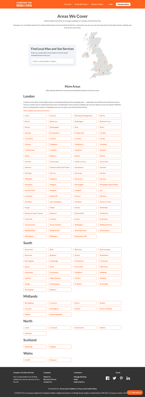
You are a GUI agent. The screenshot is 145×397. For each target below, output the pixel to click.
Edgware (53, 156)
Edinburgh (28, 347)
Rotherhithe (79, 213)
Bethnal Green (105, 121)
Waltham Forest (106, 225)
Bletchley (78, 249)
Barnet (27, 121)
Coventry (53, 303)
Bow (76, 127)
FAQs (76, 379)
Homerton (79, 179)
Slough (27, 284)
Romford (53, 213)
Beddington (79, 121)
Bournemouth (105, 249)
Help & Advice (79, 382)
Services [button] (67, 4)
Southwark (104, 213)
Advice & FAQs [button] (97, 4)
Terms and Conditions (68, 389)
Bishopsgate (54, 127)
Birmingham (29, 303)
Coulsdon (103, 144)
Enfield (102, 156)
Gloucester (29, 272)
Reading (103, 278)
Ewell (52, 267)
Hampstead (79, 167)
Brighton (53, 255)
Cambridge (54, 261)
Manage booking (123, 4)
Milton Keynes (55, 278)
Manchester (79, 328)
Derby (77, 303)
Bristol (77, 255)
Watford (53, 290)
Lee (101, 190)
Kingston (53, 190)
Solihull (77, 309)
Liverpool (53, 328)
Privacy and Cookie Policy (87, 389)
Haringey (28, 173)
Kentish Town (30, 190)
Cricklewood (29, 150)
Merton (78, 196)
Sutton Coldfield (106, 309)
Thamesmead (30, 225)
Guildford (78, 272)
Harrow (53, 173)
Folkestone (104, 267)
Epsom (27, 267)
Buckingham (29, 261)
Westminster (105, 230)
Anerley (53, 116)
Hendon (103, 173)
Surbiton (53, 219)
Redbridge (104, 207)
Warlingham (29, 290)
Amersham (29, 249)
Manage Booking (80, 377)
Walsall (27, 314)
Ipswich (28, 278)
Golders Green (80, 162)
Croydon (53, 150)
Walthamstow (30, 230)
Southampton (55, 284)
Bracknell (28, 255)
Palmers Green (105, 202)
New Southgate (55, 202)
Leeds (27, 328)
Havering (78, 173)
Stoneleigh (104, 284)
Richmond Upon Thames (34, 213)
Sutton (77, 219)
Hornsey (103, 179)
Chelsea (28, 144)
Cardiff (27, 360)
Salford (102, 328)
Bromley (28, 133)
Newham (78, 202)
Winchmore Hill (81, 236)
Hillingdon (28, 179)
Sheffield (28, 333)
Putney (77, 207)
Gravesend (54, 272)
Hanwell (103, 167)
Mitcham (103, 196)
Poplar (52, 207)
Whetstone (29, 236)
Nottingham (54, 309)
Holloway (53, 179)
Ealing (27, 156)
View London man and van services (37, 111)
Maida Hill (53, 196)
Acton (27, 116)
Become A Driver (50, 379)
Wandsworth (55, 230)
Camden (103, 133)
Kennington (79, 185)
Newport (53, 360)
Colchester (104, 261)
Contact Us (48, 382)
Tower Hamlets (55, 225)
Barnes (102, 116)
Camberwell (79, 133)
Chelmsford (79, 261)
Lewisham (28, 196)
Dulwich (103, 150)
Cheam (102, 139)
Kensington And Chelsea (109, 185)
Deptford (78, 150)
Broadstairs (104, 255)
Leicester (28, 309)
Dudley (102, 303)
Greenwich (104, 162)
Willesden (53, 236)
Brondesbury (55, 133)
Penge (27, 207)
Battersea (53, 121)
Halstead (103, 272)
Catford (53, 139)
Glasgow (53, 347)
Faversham (79, 267)
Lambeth (78, 190)
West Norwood (80, 230)
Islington (53, 185)
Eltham (77, 156)
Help (111, 4)
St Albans (78, 284)
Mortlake (28, 202)
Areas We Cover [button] (81, 4)
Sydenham (104, 219)
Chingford (53, 144)
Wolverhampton (56, 314)
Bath (51, 249)
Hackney (28, 167)
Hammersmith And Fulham (60, 167)
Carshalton (29, 139)
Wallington (79, 225)
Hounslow (28, 185)
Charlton (78, 139)
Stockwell (28, 219)
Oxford (77, 278)
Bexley (27, 127)
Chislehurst (79, 144)
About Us (47, 377)
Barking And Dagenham (83, 116)
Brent (102, 127)
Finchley (28, 162)
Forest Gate (54, 162)
